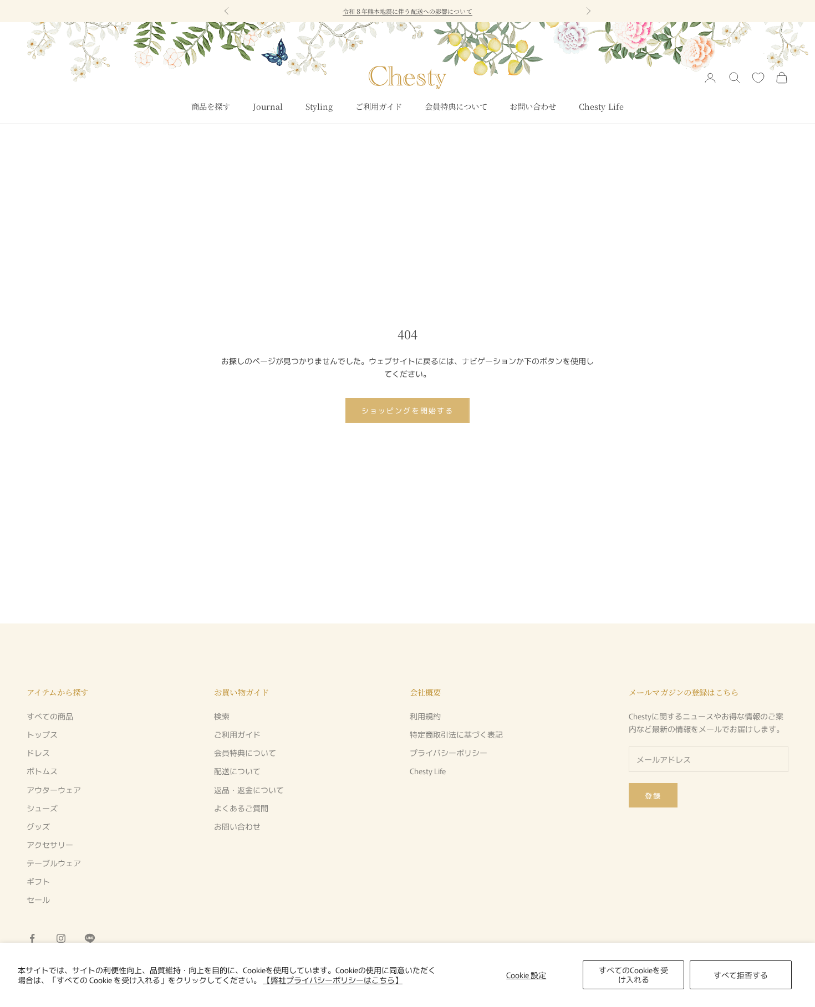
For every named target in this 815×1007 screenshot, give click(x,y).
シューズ (42, 808)
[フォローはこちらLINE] (89, 938)
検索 (222, 716)
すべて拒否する (741, 974)
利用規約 (425, 716)
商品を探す (211, 106)
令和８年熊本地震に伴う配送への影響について (407, 11)
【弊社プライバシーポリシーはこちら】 (333, 979)
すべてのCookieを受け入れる (633, 974)
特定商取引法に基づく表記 (456, 734)
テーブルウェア (54, 862)
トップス (42, 734)
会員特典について (456, 106)
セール (38, 899)
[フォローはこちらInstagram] (61, 938)
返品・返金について (249, 789)
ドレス (38, 752)
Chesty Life (601, 106)
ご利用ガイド (379, 106)
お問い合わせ (533, 106)
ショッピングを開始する (407, 410)
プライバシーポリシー (448, 752)
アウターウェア (54, 789)
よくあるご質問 (241, 808)
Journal (268, 106)
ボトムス (42, 770)
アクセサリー (50, 844)
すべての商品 (50, 716)
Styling (319, 106)
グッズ (38, 826)
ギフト (38, 881)
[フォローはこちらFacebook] (32, 938)
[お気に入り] (758, 78)
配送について (237, 770)
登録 (653, 795)
